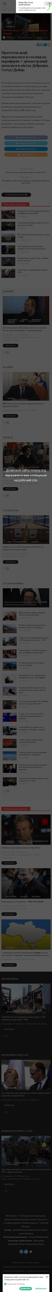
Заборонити (41, 1288)
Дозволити (26, 1288)
